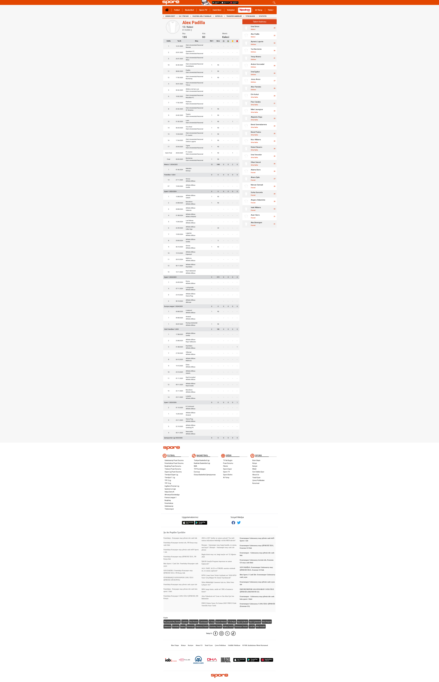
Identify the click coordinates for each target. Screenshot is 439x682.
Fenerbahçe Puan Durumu (174, 463)
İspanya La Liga (170, 489)
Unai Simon (255, 27)
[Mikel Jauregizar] (246, 111)
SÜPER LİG (218, 16)
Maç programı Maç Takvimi (172, 621)
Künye (254, 463)
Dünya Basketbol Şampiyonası (205, 475)
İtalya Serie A (169, 492)
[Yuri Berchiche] (246, 50)
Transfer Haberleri (221, 621)
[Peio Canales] (246, 103)
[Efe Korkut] (246, 96)
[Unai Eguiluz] (246, 73)
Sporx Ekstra (227, 475)
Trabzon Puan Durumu (173, 469)
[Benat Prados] (246, 133)
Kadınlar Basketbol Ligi (202, 463)
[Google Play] (253, 660)
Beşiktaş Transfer (228, 626)
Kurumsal (255, 483)
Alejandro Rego (256, 118)
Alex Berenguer (256, 224)
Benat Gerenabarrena (259, 125)
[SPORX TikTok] (233, 633)
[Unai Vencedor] (246, 156)
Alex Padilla (255, 35)
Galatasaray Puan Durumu (174, 460)
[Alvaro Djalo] (246, 179)
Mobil (254, 469)
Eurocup (197, 472)
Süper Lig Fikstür (242, 621)
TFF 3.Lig (168, 483)
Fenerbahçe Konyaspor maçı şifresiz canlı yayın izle (180, 584)
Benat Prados (256, 133)
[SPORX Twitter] (227, 633)
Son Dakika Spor (258, 472)
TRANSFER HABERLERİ (234, 16)
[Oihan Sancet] (246, 164)
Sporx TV (203, 10)
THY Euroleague (200, 469)
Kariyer (254, 466)
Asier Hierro (255, 216)
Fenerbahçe (169, 503)
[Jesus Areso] (246, 81)
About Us (255, 475)
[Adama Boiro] (246, 171)
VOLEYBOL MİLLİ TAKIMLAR (201, 16)
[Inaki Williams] (246, 209)
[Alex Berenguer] (246, 224)
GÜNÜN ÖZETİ (170, 16)
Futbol (177, 10)
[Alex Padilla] (246, 35)
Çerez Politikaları (258, 480)
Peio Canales (256, 103)
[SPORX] (219, 676)
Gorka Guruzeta (257, 193)
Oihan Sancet (256, 163)
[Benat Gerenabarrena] (246, 126)
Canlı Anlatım (203, 621)
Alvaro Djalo (255, 178)
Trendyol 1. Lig (170, 477)
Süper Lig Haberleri (255, 621)
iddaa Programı (266, 621)
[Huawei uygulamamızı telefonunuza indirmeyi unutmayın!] (234, 2)
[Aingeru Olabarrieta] (246, 201)
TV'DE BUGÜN (250, 16)
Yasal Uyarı (256, 477)
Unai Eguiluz (255, 73)
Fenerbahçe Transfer (216, 626)
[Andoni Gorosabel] (246, 66)
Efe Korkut (255, 95)
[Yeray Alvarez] (246, 58)
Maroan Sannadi (257, 186)
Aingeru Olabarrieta (258, 201)
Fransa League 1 (171, 497)
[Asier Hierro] (246, 216)
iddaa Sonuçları (260, 626)
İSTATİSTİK (262, 16)
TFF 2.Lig (168, 480)
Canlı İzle (252, 626)
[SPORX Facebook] (215, 633)
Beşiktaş (168, 500)
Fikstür (225, 466)
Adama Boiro (256, 171)
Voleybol (230, 10)
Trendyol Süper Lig (171, 475)
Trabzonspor (169, 509)
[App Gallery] (267, 660)
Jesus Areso (255, 80)
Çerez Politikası (220, 645)
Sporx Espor (227, 469)
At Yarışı (258, 10)
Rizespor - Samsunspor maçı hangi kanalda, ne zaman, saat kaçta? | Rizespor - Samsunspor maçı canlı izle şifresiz (219, 547)
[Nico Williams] (246, 141)
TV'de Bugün (227, 460)
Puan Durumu (228, 463)
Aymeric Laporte (257, 43)
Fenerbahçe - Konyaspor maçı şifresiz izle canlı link (180, 538)
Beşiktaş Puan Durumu (173, 466)
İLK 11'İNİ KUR (184, 16)
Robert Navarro (256, 148)
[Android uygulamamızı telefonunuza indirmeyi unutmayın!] (216, 2)
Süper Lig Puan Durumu (173, 472)
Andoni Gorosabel (257, 65)
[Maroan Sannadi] (246, 186)
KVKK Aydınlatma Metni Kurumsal (255, 645)
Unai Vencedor (256, 156)
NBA (195, 466)
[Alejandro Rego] (246, 118)
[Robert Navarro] (246, 148)
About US (199, 645)
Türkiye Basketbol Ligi (201, 460)
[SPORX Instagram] (221, 633)
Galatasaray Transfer (202, 626)
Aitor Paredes (256, 88)
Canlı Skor (217, 10)
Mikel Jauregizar (257, 110)
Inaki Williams (256, 208)
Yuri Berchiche (256, 50)
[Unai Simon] (246, 28)
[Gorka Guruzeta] (246, 194)
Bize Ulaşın (256, 460)
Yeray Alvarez (256, 58)
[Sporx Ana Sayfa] (181, 2)
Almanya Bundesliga (172, 495)
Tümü (270, 10)
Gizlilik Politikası (234, 645)
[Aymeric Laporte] (246, 43)
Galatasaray (169, 506)
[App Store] (239, 660)
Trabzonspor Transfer (241, 626)
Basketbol (189, 10)
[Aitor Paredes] (246, 88)
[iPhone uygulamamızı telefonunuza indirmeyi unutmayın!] (225, 2)
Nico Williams (256, 141)
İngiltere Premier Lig (172, 486)
